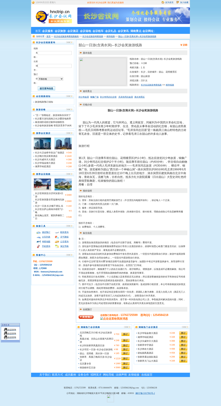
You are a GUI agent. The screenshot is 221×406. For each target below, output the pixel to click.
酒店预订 (46, 232)
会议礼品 (110, 31)
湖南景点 (135, 31)
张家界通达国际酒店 (148, 357)
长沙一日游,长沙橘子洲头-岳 (49, 206)
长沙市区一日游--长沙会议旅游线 (96, 349)
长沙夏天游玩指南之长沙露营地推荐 (53, 118)
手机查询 (46, 246)
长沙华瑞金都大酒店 (45, 163)
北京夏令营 (85, 363)
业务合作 (83, 374)
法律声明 (121, 374)
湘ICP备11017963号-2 (145, 393)
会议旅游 (60, 31)
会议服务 (47, 31)
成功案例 (70, 374)
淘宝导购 (64, 246)
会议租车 (98, 31)
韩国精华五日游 (87, 367)
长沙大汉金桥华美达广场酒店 (49, 152)
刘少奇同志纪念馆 (108, 97)
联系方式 (58, 374)
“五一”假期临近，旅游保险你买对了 (53, 115)
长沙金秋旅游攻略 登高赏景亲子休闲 (53, 125)
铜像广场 (94, 97)
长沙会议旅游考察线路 (92, 36)
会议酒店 (72, 31)
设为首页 (169, 2)
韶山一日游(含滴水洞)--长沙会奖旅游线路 (137, 36)
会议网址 (147, 31)
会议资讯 (123, 31)
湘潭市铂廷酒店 (43, 166)
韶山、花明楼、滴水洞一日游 (94, 353)
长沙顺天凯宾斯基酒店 (46, 156)
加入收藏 (184, 2)
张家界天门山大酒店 (148, 361)
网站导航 (108, 374)
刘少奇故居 (84, 97)
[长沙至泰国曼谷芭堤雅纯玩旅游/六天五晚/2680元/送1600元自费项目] (63, 189)
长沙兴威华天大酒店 (45, 159)
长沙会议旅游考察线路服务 (66, 36)
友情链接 (133, 374)
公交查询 (64, 241)
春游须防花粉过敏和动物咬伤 (49, 122)
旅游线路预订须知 (44, 102)
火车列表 (46, 237)
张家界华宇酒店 (145, 345)
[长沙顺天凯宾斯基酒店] (63, 149)
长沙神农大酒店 (145, 349)
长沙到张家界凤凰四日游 (92, 345)
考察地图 (46, 241)
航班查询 (64, 232)
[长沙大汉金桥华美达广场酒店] (42, 149)
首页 (38, 31)
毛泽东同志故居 (125, 97)
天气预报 (64, 237)
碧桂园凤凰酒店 (145, 353)
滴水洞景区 (139, 97)
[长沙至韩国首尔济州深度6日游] (42, 189)
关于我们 (44, 374)
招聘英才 (96, 374)
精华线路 (111, 36)
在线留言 (146, 374)
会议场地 (85, 31)
